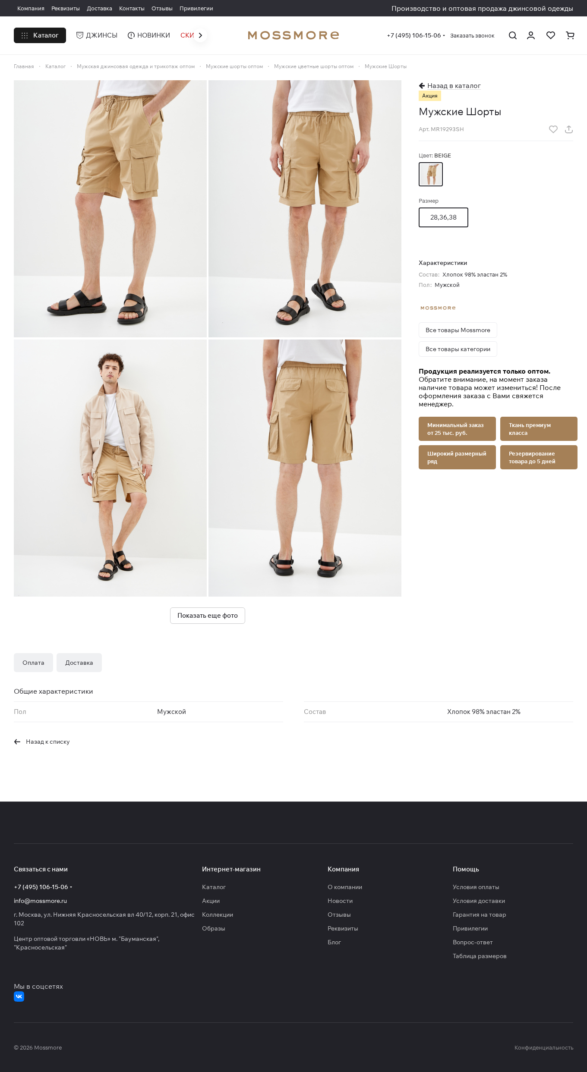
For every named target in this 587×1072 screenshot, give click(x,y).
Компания (343, 869)
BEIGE (431, 174)
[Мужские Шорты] (110, 209)
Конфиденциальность (543, 1047)
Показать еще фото (207, 615)
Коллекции (217, 914)
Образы (213, 928)
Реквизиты (343, 928)
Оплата (33, 662)
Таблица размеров (480, 956)
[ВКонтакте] (19, 996)
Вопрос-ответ (473, 942)
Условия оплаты (476, 887)
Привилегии (470, 928)
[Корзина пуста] (571, 35)
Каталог (214, 887)
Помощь (466, 869)
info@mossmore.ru (40, 901)
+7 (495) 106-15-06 (414, 35)
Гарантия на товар (479, 914)
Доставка (79, 662)
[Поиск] (512, 35)
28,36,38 (443, 217)
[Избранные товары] (551, 35)
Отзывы (339, 914)
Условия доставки (479, 901)
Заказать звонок (472, 35)
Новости (340, 901)
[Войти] (531, 35)
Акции (211, 901)
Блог (334, 942)
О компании (345, 887)
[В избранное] (553, 129)
